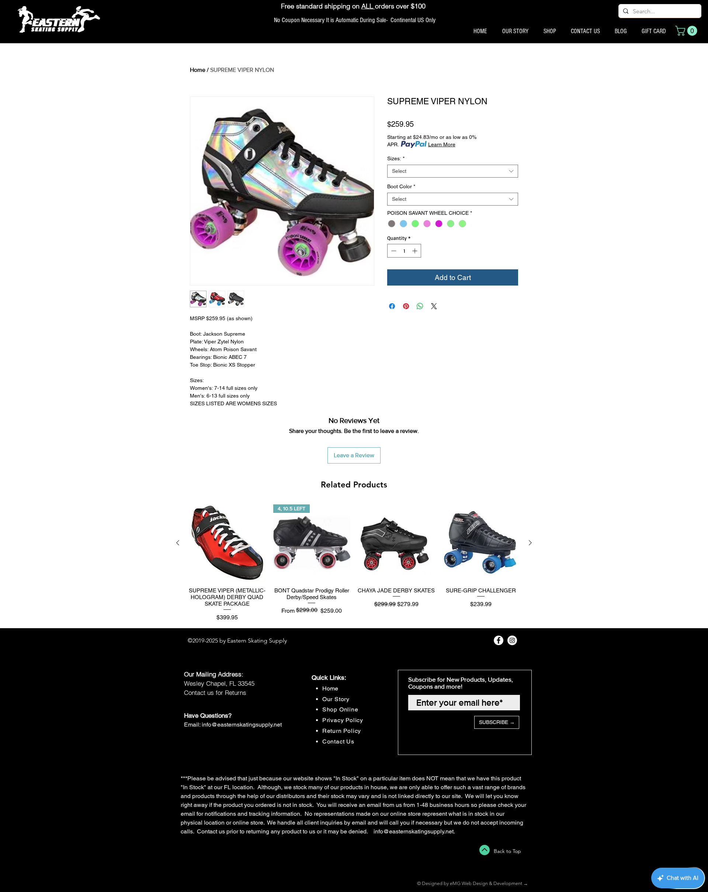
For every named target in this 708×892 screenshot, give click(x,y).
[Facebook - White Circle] (498, 640)
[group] (354, 563)
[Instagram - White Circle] (512, 640)
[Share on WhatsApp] (420, 306)
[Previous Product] (177, 542)
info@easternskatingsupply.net (242, 724)
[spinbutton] (404, 250)
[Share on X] (434, 306)
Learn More (441, 144)
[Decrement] (393, 250)
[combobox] (452, 171)
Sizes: (396, 158)
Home (197, 70)
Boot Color (401, 186)
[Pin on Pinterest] (406, 306)
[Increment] (415, 250)
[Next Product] (530, 542)
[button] (687, 31)
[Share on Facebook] (392, 306)
